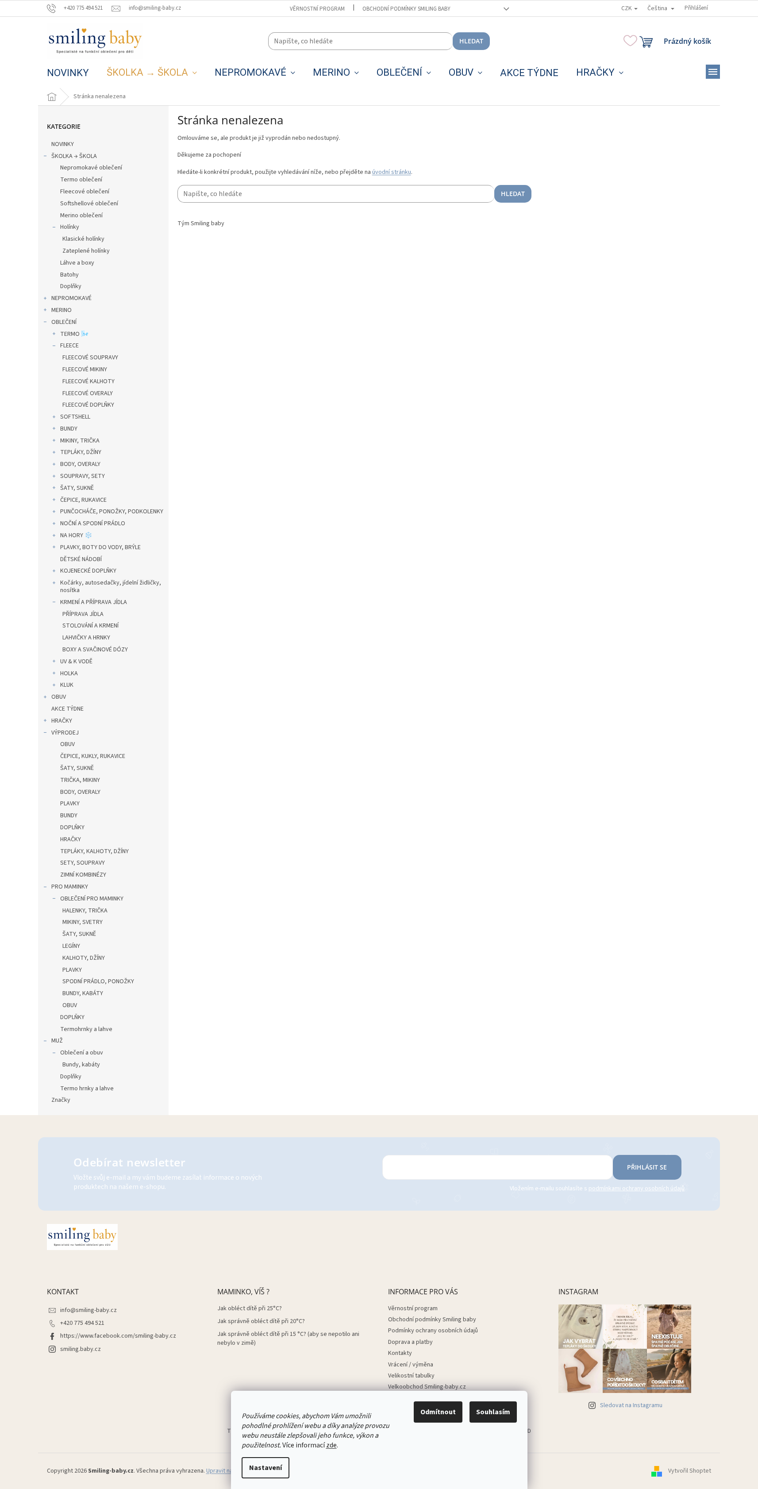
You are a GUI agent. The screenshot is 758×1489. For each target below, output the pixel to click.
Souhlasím (493, 1412)
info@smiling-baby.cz (88, 1310)
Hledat (471, 41)
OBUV (58, 697)
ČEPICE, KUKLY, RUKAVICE (92, 756)
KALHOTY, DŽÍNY (83, 958)
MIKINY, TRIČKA (80, 440)
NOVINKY (62, 144)
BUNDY (68, 428)
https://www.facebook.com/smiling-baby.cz (118, 1335)
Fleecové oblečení (84, 191)
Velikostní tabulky (411, 1375)
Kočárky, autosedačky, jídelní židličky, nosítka (110, 586)
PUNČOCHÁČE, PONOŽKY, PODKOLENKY (111, 511)
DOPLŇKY (72, 827)
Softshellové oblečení (89, 203)
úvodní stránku (391, 172)
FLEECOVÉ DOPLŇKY (88, 404)
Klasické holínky (83, 239)
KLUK (66, 685)
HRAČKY (61, 720)
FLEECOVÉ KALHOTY (88, 381)
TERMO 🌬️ (74, 334)
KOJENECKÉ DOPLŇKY (88, 570)
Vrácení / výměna (410, 1364)
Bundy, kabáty (81, 1064)
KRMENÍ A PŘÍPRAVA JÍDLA (93, 602)
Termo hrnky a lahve (87, 1088)
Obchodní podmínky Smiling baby (406, 9)
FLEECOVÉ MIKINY (84, 369)
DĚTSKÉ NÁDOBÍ (81, 559)
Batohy (69, 274)
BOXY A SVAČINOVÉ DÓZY (95, 649)
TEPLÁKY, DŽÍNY (80, 452)
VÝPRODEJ (65, 732)
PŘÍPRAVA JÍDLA (83, 614)
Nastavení (265, 1468)
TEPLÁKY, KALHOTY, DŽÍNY (94, 851)
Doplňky (70, 286)
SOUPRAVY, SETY (82, 476)
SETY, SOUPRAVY (82, 862)
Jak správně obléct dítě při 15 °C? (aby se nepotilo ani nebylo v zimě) (288, 1338)
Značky (60, 1100)
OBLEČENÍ (64, 322)
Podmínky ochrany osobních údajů (433, 1330)
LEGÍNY (71, 946)
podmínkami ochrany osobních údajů (637, 1188)
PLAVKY (70, 803)
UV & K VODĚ (76, 661)
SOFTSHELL (75, 416)
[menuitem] (68, 73)
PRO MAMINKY (69, 886)
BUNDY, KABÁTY (82, 993)
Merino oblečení (81, 215)
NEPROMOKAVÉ (71, 298)
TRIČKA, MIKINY (80, 780)
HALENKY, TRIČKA (85, 910)
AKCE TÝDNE (67, 708)
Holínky (69, 227)
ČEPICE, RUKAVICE (83, 500)
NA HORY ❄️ (76, 535)
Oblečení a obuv (81, 1052)
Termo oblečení (81, 179)
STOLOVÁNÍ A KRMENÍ (90, 625)
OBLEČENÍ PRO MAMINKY (91, 898)
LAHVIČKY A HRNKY (86, 637)
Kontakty (400, 1353)
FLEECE (69, 345)
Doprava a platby (410, 1342)
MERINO (61, 310)
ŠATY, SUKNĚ (77, 488)
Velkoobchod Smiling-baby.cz (427, 1386)
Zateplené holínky (86, 250)
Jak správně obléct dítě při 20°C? (261, 1321)
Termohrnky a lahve (86, 1029)
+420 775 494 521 (82, 1323)
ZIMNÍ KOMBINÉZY (83, 874)
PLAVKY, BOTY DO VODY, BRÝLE (100, 547)
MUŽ (57, 1040)
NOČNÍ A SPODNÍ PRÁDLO (92, 523)
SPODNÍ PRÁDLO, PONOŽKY (98, 981)
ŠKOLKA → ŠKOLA (74, 156)
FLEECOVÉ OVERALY (87, 393)
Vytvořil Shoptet (689, 1470)
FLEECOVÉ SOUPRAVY (90, 357)
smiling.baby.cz (80, 1349)
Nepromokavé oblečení (91, 167)
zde (331, 1445)
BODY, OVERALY (80, 464)
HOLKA (69, 673)
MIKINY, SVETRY (82, 922)
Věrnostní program (317, 9)
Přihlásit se (647, 1167)
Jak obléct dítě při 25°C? (249, 1308)
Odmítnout (438, 1412)
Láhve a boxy (77, 262)
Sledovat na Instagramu (631, 1405)
